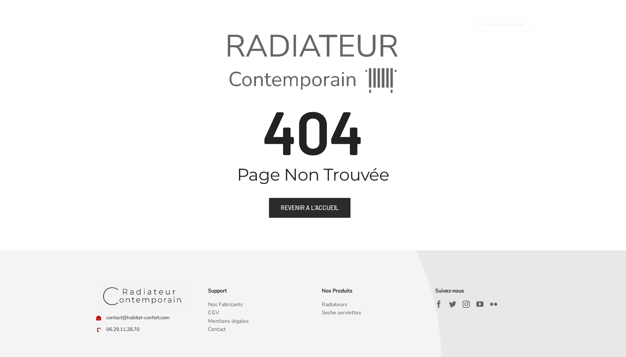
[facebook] (438, 304)
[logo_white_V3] (149, 9)
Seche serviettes (341, 312)
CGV (213, 312)
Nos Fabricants (225, 304)
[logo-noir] (143, 284)
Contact (217, 329)
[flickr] (493, 304)
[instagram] (466, 304)
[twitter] (452, 304)
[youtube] (480, 304)
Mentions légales (228, 321)
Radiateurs (334, 304)
